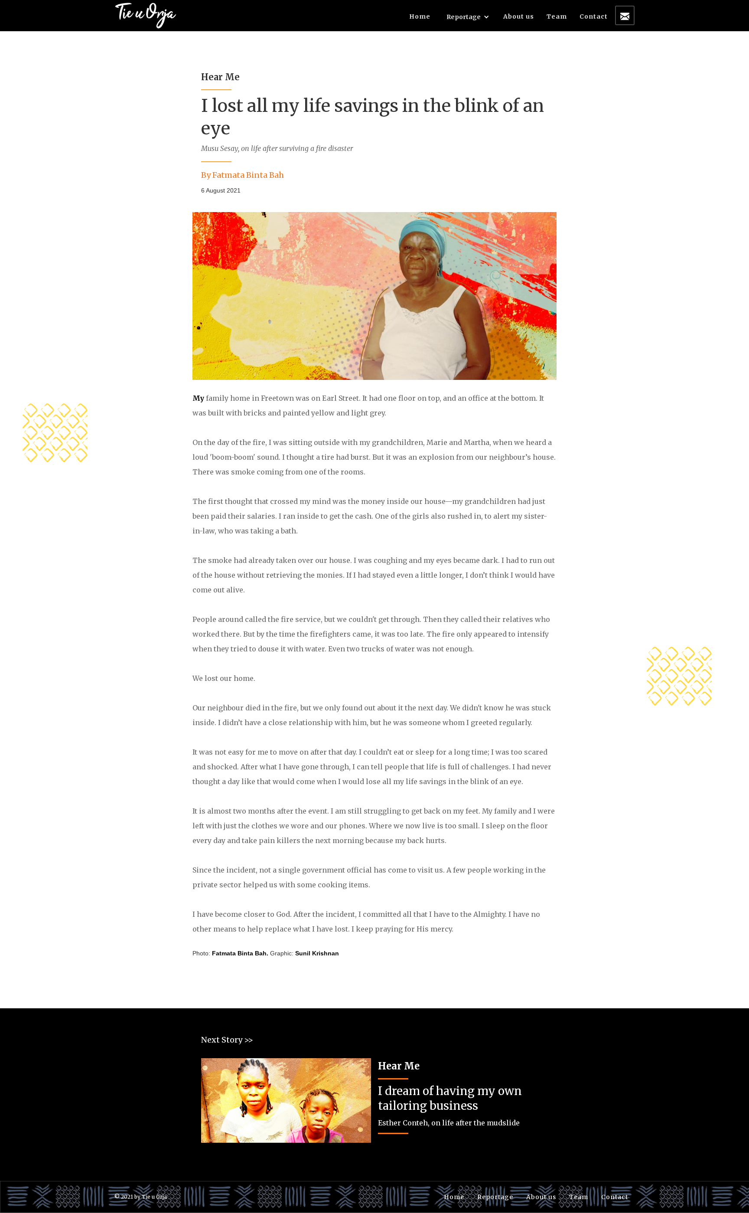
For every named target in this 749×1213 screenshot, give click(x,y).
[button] (468, 18)
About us (518, 16)
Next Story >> (227, 1040)
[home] (145, 14)
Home (419, 16)
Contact (594, 16)
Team (557, 16)
